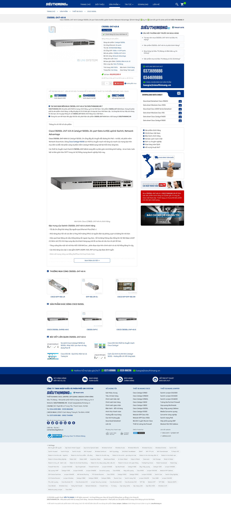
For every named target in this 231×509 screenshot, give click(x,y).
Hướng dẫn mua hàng (113, 414)
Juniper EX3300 (147, 474)
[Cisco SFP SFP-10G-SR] (126, 286)
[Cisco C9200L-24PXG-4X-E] (58, 319)
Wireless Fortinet (107, 448)
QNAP (141, 451)
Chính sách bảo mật (113, 399)
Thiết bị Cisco (77, 11)
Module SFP (151, 482)
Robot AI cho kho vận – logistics (58, 455)
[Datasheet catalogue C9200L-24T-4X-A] (162, 93)
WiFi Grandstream (162, 451)
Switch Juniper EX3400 (168, 396)
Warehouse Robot (109, 459)
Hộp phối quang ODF (168, 421)
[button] (177, 4)
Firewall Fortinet (94, 467)
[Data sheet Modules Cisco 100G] (180, 105)
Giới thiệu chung (111, 393)
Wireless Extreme (160, 448)
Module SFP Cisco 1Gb (141, 414)
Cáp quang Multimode (168, 405)
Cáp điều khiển (150, 486)
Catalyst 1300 (66, 471)
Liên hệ (156, 4)
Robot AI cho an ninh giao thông (128, 463)
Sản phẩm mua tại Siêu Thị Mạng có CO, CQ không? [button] (161, 59)
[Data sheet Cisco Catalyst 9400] (180, 117)
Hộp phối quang (129, 471)
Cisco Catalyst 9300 (140, 411)
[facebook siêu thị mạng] (49, 423)
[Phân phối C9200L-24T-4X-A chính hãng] (162, 27)
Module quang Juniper (55, 490)
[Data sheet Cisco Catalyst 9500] (180, 120)
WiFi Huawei (88, 451)
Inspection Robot (95, 459)
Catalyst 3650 (122, 474)
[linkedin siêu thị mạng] (66, 423)
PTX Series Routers (98, 474)
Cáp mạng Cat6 (138, 486)
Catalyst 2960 (81, 478)
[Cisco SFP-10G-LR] (58, 286)
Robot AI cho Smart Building (79, 463)
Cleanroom (146, 459)
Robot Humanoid (161, 463)
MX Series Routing (83, 474)
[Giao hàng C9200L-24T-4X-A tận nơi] (162, 166)
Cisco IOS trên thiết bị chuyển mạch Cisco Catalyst (121, 344)
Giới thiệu (99, 4)
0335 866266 (67, 409)
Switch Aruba (76, 451)
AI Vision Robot (123, 459)
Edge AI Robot (135, 459)
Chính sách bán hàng (113, 402)
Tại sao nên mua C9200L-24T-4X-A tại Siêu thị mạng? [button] (160, 39)
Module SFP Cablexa (166, 471)
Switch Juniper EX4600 (169, 399)
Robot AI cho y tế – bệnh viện (57, 463)
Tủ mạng (114, 486)
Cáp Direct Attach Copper (72, 448)
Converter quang (104, 471)
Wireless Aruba (120, 448)
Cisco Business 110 (67, 482)
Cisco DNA (69, 490)
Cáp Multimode (120, 467)
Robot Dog (173, 463)
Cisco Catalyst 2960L (140, 399)
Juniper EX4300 (167, 478)
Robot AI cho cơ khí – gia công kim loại (124, 455)
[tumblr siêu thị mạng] (74, 423)
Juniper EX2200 (152, 471)
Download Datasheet (113, 421)
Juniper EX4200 (144, 478)
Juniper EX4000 (170, 467)
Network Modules (91, 486)
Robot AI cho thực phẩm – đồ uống (82, 455)
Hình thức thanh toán (113, 411)
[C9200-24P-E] (92, 319)
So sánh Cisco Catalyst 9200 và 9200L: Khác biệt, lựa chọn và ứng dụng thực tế (73, 345)
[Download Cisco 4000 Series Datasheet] (180, 109)
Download (143, 4)
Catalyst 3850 (134, 474)
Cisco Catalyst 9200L (140, 408)
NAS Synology (114, 451)
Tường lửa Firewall (76, 486)
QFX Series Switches (54, 474)
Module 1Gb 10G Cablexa (169, 424)
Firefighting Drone (147, 463)
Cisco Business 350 (131, 482)
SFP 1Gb (142, 482)
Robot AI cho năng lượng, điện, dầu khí (103, 463)
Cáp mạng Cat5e (125, 486)
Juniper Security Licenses (98, 482)
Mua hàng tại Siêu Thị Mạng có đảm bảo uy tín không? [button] (160, 52)
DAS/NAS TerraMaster (129, 451)
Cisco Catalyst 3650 (140, 402)
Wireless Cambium (100, 451)
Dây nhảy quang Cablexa (169, 408)
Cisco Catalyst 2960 (140, 393)
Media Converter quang (168, 411)
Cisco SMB (155, 478)
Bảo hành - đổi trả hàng (114, 408)
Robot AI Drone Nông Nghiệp (57, 459)
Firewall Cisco (104, 486)
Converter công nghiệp (168, 414)
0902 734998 (67, 415)
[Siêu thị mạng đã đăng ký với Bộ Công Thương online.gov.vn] (54, 436)
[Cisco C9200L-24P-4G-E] (126, 319)
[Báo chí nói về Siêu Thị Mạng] (162, 216)
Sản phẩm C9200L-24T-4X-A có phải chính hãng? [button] (161, 45)
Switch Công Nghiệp (171, 474)
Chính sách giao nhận (113, 405)
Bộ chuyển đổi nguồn (55, 448)
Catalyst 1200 (157, 467)
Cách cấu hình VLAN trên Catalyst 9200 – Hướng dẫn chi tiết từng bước (121, 355)
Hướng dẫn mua (131, 83)
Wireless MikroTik (133, 448)
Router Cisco (118, 478)
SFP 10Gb (161, 482)
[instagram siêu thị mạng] (61, 423)
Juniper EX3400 (107, 467)
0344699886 (89, 95)
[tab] (162, 39)
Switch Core (158, 474)
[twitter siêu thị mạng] (53, 423)
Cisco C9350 (110, 474)
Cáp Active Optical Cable (91, 448)
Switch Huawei (53, 451)
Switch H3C (172, 448)
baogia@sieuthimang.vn (157, 85)
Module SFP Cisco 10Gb (141, 417)
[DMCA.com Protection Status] (139, 433)
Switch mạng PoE (166, 417)
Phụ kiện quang (53, 482)
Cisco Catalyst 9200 (76, 141)
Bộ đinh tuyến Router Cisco (143, 421)
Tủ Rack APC (175, 451)
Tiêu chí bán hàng (112, 396)
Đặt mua (119, 83)
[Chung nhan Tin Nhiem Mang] (73, 436)
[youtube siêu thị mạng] (57, 423)
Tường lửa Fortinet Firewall (170, 402)
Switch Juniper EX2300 (168, 393)
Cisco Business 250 (116, 482)
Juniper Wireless (68, 478)
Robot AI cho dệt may (102, 455)
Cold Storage (157, 459)
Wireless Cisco (63, 486)
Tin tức (128, 4)
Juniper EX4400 (69, 474)
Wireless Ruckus (147, 448)
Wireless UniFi (162, 486)
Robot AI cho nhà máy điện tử (148, 455)
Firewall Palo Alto (53, 467)
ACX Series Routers (54, 478)
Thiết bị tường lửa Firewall (142, 424)
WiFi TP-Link (150, 451)
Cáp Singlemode (80, 467)
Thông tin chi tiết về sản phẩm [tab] (60, 124)
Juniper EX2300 (67, 467)
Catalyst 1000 (132, 467)
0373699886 (60, 95)
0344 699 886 (55, 409)
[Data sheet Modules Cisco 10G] (180, 113)
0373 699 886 (55, 415)
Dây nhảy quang (144, 467)
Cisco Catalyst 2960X (140, 396)
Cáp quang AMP (53, 471)
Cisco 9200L (116, 471)
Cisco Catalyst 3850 (140, 405)
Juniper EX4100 (78, 471)
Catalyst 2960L (106, 478)
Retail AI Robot (168, 459)
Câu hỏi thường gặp (113, 417)
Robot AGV (73, 459)
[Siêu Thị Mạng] (56, 4)
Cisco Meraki (52, 486)
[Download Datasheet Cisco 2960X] (180, 101)
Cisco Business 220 (82, 482)
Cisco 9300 (140, 471)
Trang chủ (85, 4)
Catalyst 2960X (93, 478)
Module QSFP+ (172, 482)
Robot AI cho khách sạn (168, 455)
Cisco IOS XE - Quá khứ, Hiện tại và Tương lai (74, 355)
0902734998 (118, 95)
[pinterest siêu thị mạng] (70, 423)
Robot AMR (83, 459)
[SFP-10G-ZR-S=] (92, 286)
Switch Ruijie (65, 451)
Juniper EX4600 (91, 471)
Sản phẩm (114, 4)
